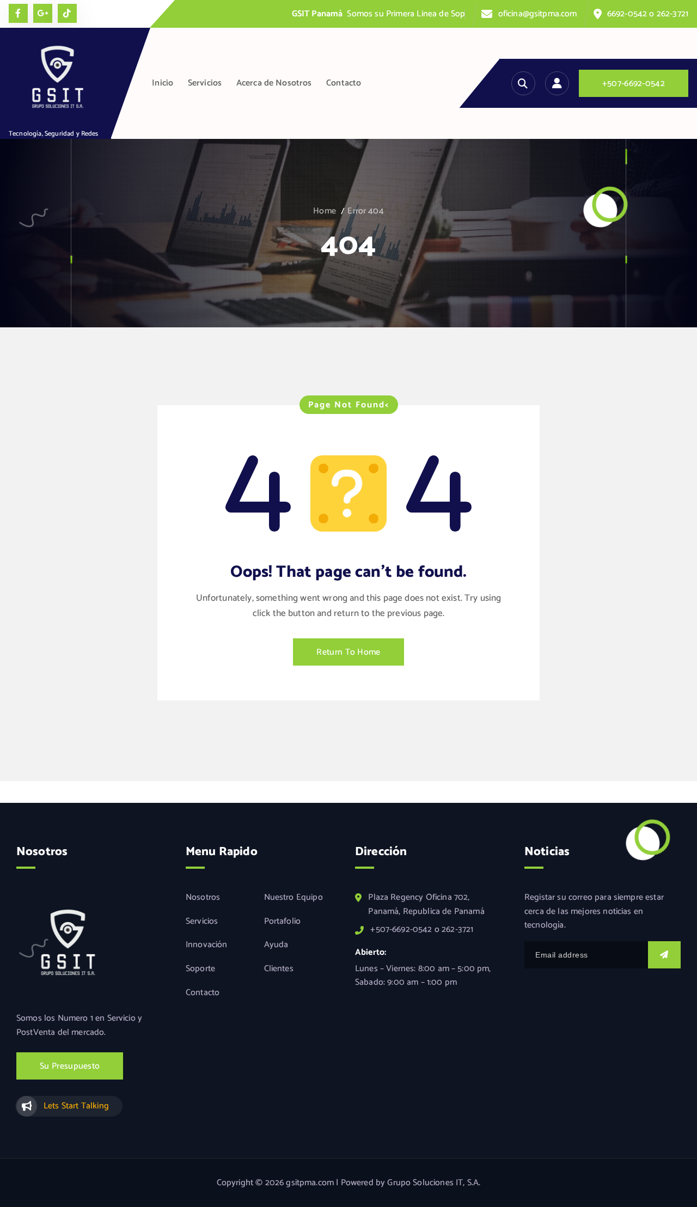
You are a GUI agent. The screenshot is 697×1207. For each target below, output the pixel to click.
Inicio (162, 83)
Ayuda (276, 945)
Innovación (207, 945)
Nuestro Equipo (293, 898)
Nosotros (203, 898)
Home (324, 211)
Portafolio (282, 922)
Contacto (343, 83)
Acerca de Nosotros (274, 83)
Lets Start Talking (76, 1106)
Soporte (200, 969)
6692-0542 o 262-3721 (647, 14)
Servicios (205, 83)
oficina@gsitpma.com (537, 14)
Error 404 (365, 211)
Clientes (279, 969)
